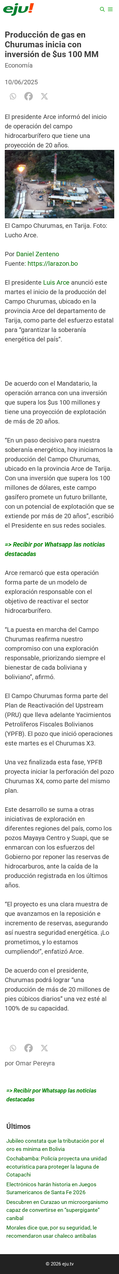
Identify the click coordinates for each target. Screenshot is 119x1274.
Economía (19, 65)
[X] (44, 96)
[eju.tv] (18, 9)
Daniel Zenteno (37, 254)
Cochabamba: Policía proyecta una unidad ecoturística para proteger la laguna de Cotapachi (56, 1166)
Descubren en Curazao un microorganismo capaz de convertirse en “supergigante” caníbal (57, 1210)
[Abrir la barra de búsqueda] (102, 9)
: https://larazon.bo (51, 263)
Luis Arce (56, 282)
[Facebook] (28, 96)
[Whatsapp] (12, 96)
